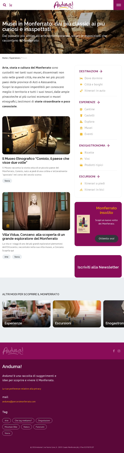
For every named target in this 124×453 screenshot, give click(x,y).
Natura (26, 426)
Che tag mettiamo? (23, 420)
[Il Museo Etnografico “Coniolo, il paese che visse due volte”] (36, 135)
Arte (6, 256)
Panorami (40, 426)
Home (5, 58)
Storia (7, 180)
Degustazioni (44, 420)
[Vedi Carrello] (10, 5)
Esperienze (15, 58)
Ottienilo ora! (106, 238)
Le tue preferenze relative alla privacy (21, 388)
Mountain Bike (11, 426)
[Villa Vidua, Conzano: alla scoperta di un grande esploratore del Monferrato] (36, 211)
